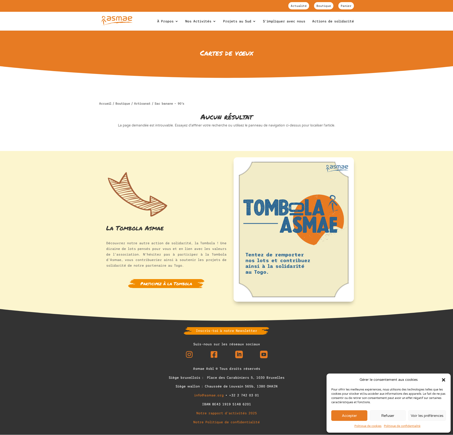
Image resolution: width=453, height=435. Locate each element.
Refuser (387, 416)
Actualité (299, 6)
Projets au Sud (237, 21)
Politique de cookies (368, 426)
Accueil (105, 103)
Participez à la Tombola (166, 284)
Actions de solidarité (333, 21)
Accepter (349, 416)
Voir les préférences (427, 416)
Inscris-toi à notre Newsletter (226, 331)
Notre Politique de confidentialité (226, 422)
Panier (346, 6)
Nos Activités (198, 21)
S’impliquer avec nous (284, 21)
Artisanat (142, 103)
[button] (443, 380)
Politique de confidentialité (402, 426)
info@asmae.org (209, 395)
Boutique (323, 6)
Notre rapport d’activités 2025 (226, 413)
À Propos (165, 21)
